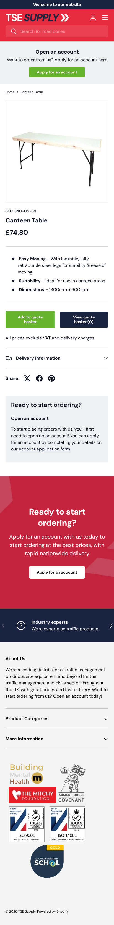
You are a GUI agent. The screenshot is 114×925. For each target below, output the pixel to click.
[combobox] (57, 31)
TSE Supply (27, 911)
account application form (44, 449)
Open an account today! (77, 696)
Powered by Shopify (53, 911)
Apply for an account (57, 72)
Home (10, 92)
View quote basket (84, 319)
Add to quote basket (30, 319)
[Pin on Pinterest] (51, 378)
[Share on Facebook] (39, 378)
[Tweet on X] (27, 378)
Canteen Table (31, 92)
